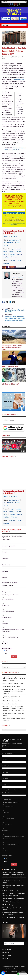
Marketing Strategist (8, 905)
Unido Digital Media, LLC (14, 5)
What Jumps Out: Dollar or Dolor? (10, 384)
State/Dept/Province (7, 585)
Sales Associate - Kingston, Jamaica (13, 683)
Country (4, 552)
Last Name (5, 571)
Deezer (19, 254)
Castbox (6, 257)
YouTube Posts (8, 242)
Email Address (6, 540)
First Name (5, 558)
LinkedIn (19, 260)
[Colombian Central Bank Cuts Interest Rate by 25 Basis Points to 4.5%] (14, 38)
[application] (14, 445)
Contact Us (6, 952)
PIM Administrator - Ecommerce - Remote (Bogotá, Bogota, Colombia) (14, 894)
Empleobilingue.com (9, 870)
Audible (18, 249)
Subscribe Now (7, 949)
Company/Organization (8, 546)
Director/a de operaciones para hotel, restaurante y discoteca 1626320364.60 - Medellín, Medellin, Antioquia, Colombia (14, 708)
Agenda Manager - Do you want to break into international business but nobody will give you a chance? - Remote (14, 678)
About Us (5, 958)
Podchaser (14, 257)
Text (6, 653)
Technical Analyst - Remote (10, 890)
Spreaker (12, 254)
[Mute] (21, 451)
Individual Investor (7, 617)
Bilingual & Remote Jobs (10, 673)
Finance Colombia (18, 278)
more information (19, 217)
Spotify (11, 251)
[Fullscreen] (24, 451)
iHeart (5, 251)
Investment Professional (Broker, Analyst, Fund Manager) (13, 630)
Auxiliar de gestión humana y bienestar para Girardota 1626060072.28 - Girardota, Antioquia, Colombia (13, 900)
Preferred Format (7, 648)
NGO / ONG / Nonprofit (8, 611)
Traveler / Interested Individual (10, 637)
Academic (5, 623)
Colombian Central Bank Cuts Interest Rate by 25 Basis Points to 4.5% (14, 50)
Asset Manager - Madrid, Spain (11, 686)
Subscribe (14, 236)
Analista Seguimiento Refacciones (12, 704)
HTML (6, 650)
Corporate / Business (7, 599)
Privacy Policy (7, 955)
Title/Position (6, 565)
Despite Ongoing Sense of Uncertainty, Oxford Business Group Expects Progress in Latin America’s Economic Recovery (15, 318)
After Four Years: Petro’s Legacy (10, 367)
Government (5, 605)
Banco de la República (18, 79)
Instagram (6, 263)
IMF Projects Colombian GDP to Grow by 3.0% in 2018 (14, 149)
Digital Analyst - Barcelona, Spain (12, 701)
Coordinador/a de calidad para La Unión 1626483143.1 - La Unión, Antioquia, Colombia (14, 691)
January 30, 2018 (12, 56)
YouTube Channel (13, 240)
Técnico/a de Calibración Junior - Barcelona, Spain (12, 697)
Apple (12, 249)
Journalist (4, 643)
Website (5, 236)
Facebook (12, 260)
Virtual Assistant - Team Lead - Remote (13, 917)
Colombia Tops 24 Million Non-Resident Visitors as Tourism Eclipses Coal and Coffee (12, 347)
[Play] (4, 451)
